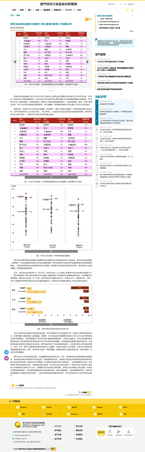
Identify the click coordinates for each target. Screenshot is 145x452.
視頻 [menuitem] (37, 10)
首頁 (12, 15)
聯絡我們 (79, 430)
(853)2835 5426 (35, 442)
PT (90, 19)
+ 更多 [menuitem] (131, 31)
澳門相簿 (58, 439)
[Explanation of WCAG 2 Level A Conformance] (51, 449)
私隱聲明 (79, 435)
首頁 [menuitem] (14, 10)
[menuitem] (22, 10)
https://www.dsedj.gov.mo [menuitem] (109, 24)
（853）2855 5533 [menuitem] (105, 19)
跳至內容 (111, 4)
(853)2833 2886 (20, 442)
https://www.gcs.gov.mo (23, 435)
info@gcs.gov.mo (21, 438)
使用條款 (79, 439)
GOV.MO (58, 426)
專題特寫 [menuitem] (57, 10)
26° (132, 4)
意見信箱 (79, 426)
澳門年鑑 (58, 435)
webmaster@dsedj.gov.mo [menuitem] (109, 21)
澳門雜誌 (58, 430)
